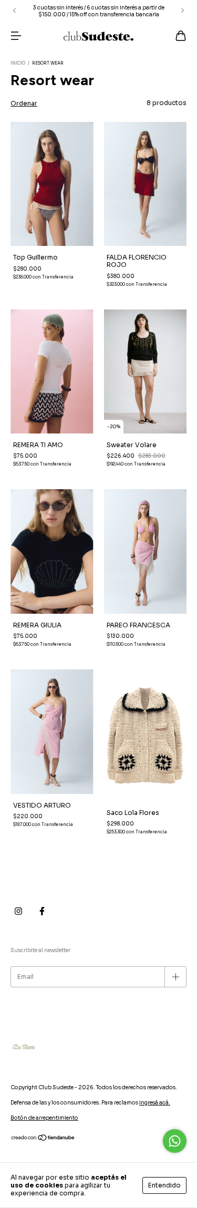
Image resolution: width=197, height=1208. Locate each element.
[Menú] (16, 37)
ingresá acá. (154, 1102)
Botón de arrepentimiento (44, 1117)
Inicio (18, 63)
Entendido (164, 1185)
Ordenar (24, 103)
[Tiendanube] (43, 1139)
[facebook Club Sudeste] (42, 911)
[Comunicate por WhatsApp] (174, 1141)
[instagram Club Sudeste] (18, 911)
